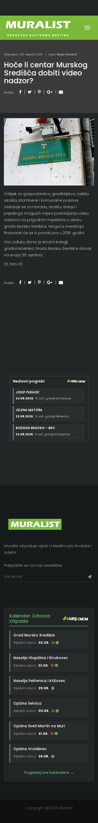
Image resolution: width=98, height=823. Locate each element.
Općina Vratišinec (30, 748)
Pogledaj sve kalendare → (49, 772)
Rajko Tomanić (67, 54)
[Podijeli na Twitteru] (30, 92)
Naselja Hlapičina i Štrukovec (40, 657)
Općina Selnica (27, 703)
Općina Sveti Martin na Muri (39, 726)
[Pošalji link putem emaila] (61, 92)
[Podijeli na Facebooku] (20, 92)
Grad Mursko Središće (34, 635)
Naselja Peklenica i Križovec (39, 680)
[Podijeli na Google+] (50, 92)
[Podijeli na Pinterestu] (39, 92)
